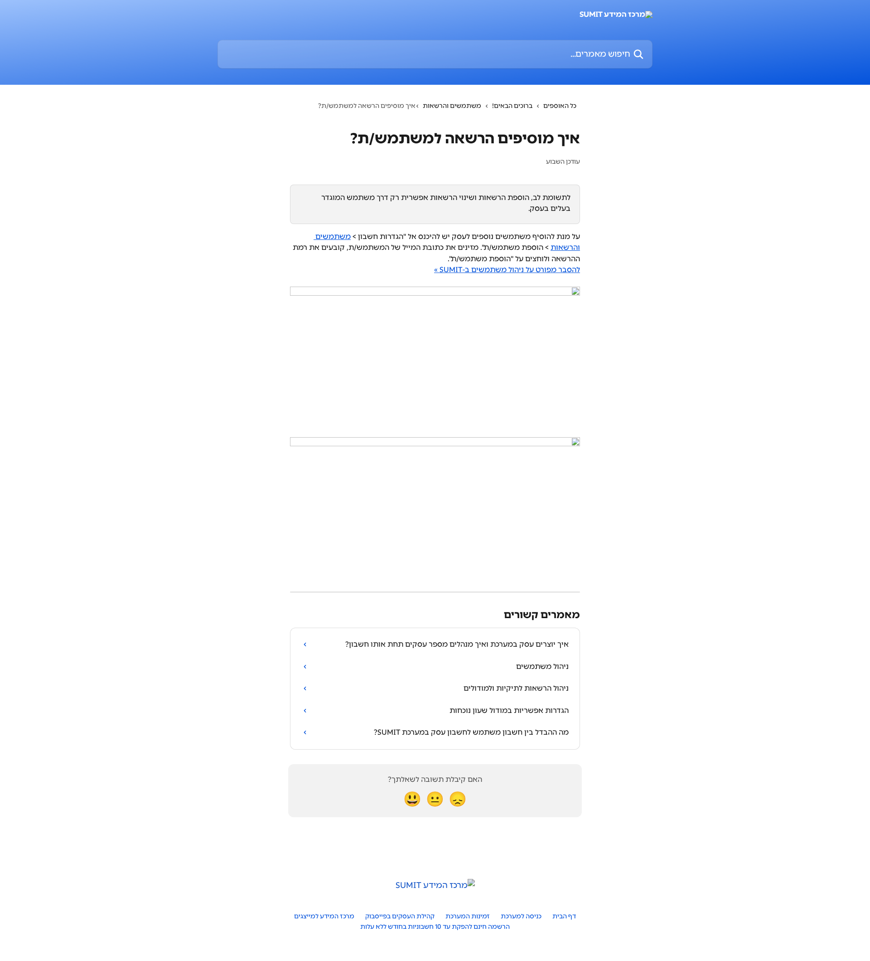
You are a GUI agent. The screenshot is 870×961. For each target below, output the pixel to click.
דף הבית (564, 916)
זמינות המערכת (467, 916)
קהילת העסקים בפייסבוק (400, 916)
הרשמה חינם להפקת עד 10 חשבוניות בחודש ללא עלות (435, 927)
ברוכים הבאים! (512, 106)
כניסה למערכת (521, 916)
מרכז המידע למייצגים (324, 916)
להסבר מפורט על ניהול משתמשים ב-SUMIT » (507, 269)
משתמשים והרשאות (452, 106)
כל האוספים (559, 106)
